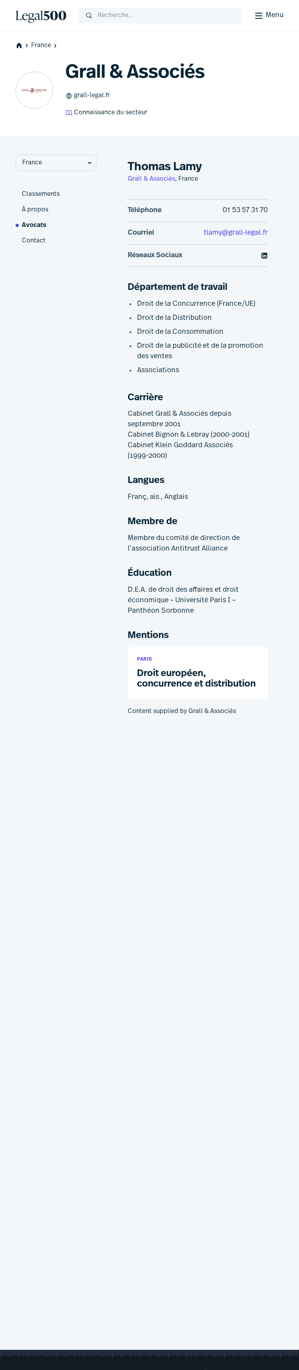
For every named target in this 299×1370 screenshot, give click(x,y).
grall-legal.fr (92, 95)
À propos (35, 210)
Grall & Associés (151, 179)
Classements (41, 194)
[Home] (41, 15)
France (41, 45)
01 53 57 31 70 (245, 210)
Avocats (34, 225)
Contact (34, 241)
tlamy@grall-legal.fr (236, 233)
